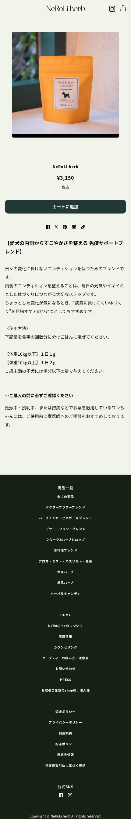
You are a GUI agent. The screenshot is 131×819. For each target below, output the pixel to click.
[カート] (123, 8)
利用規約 (65, 733)
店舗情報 (65, 636)
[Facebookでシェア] (47, 226)
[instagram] (112, 8)
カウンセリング (65, 647)
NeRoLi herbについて (65, 625)
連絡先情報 (65, 754)
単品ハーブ (65, 582)
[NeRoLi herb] (65, 8)
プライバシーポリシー (65, 722)
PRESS (65, 679)
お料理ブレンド (65, 550)
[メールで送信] (74, 226)
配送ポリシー (65, 744)
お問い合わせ (65, 668)
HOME (65, 614)
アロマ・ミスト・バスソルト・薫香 (65, 561)
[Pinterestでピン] (64, 226)
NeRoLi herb (66, 166)
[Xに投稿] (56, 226)
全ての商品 (65, 496)
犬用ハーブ (65, 571)
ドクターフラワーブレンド (65, 507)
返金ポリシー (65, 711)
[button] (83, 226)
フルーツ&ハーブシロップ (65, 539)
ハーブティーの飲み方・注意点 (65, 658)
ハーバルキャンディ (65, 593)
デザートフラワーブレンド (66, 528)
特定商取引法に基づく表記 (65, 765)
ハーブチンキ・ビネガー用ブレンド (65, 517)
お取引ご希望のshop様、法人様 (65, 690)
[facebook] (61, 794)
